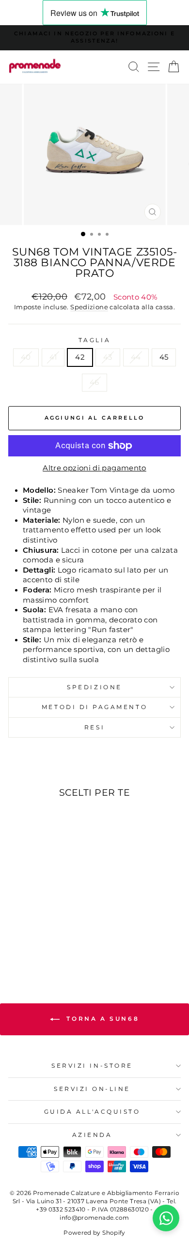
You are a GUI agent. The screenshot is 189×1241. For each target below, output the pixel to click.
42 (80, 357)
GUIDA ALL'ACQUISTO (92, 1111)
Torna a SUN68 (101, 1018)
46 (94, 382)
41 (53, 357)
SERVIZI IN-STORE (92, 1065)
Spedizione (89, 307)
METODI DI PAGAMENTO (94, 707)
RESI (94, 727)
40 (26, 357)
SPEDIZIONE (94, 687)
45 (164, 357)
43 (107, 357)
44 (136, 357)
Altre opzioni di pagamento (94, 468)
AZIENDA (92, 1135)
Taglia (94, 340)
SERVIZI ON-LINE (92, 1089)
